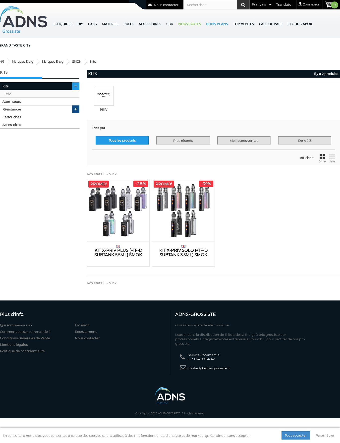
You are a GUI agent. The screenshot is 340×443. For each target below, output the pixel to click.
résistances (11, 109)
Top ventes (243, 23)
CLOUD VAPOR (299, 23)
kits (5, 86)
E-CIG (92, 23)
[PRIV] (104, 96)
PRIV (104, 109)
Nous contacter (165, 5)
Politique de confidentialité (22, 351)
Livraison (82, 325)
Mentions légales (14, 344)
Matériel (110, 23)
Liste (332, 161)
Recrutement (86, 332)
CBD (169, 23)
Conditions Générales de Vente (25, 338)
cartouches (11, 117)
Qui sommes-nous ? (16, 325)
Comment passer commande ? (25, 332)
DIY (80, 23)
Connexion (311, 4)
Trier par (98, 128)
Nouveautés (189, 23)
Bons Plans (217, 23)
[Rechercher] (243, 4)
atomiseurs (11, 101)
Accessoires (150, 23)
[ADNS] (23, 19)
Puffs (128, 23)
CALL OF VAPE (271, 23)
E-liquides (63, 23)
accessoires (11, 125)
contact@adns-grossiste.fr (209, 368)
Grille (322, 161)
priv (7, 94)
